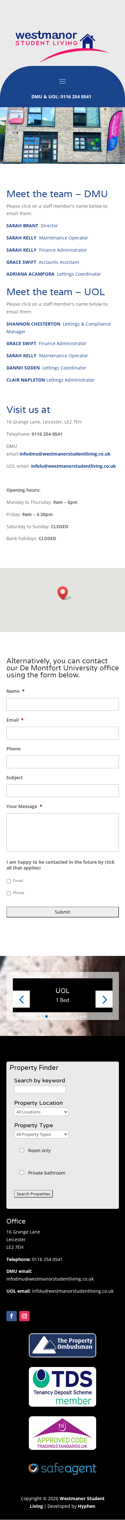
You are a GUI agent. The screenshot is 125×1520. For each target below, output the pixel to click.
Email (15, 720)
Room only (39, 1150)
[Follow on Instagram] (24, 1316)
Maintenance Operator (63, 238)
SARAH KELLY (21, 238)
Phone (13, 749)
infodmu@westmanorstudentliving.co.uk (65, 454)
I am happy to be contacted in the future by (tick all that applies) (60, 865)
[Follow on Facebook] (11, 1316)
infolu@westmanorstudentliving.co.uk (72, 1291)
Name (15, 691)
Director (32, 225)
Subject (14, 777)
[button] (65, 593)
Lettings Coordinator (53, 274)
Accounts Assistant (42, 262)
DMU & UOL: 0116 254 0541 (62, 96)
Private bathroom (46, 1173)
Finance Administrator (63, 250)
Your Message (24, 806)
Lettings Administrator (50, 380)
